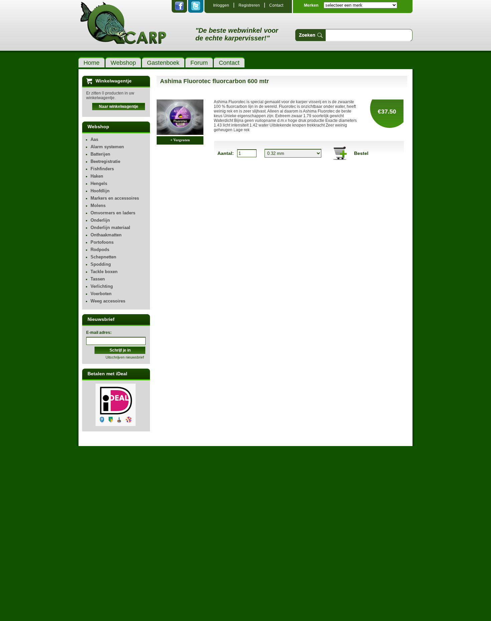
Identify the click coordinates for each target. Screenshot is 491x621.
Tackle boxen (104, 271)
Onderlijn (100, 220)
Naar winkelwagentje (118, 106)
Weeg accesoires (108, 300)
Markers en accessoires (115, 198)
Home (92, 62)
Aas (94, 139)
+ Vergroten (180, 140)
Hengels (99, 183)
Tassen (98, 278)
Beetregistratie (105, 161)
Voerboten (101, 293)
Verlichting (102, 286)
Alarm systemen (107, 146)
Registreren (249, 5)
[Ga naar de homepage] (123, 38)
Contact (276, 5)
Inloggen (221, 5)
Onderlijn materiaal (110, 227)
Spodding (101, 264)
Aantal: (225, 153)
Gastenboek (163, 62)
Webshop (123, 62)
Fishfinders (102, 168)
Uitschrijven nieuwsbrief (125, 357)
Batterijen (100, 154)
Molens (98, 205)
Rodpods (100, 249)
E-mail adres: (99, 332)
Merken (311, 5)
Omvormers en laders (113, 212)
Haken (97, 176)
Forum (199, 62)
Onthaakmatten (106, 234)
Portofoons (102, 242)
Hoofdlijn (100, 190)
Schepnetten (103, 256)
